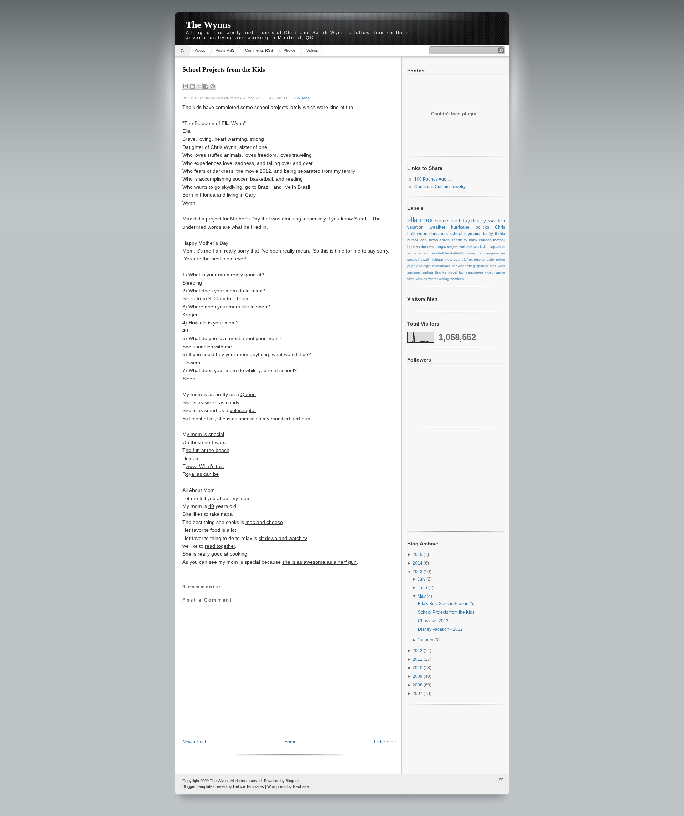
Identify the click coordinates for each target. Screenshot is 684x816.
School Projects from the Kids (223, 69)
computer (491, 253)
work (477, 246)
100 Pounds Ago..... (433, 179)
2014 (418, 563)
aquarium (497, 247)
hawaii (423, 259)
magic (441, 246)
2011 (418, 659)
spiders (482, 266)
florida (500, 234)
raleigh (424, 266)
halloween (417, 233)
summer (413, 272)
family (488, 234)
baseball (437, 253)
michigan (437, 259)
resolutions (441, 266)
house (412, 246)
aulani (423, 253)
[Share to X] (199, 86)
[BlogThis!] (192, 86)
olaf (465, 259)
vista (411, 279)
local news (429, 240)
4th (486, 247)
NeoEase (301, 786)
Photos (290, 50)
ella (295, 98)
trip (461, 272)
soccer (442, 220)
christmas (438, 233)
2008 (418, 684)
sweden (496, 220)
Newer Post (194, 741)
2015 (418, 554)
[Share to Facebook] (205, 86)
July (422, 579)
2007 (418, 693)
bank (473, 240)
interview (426, 246)
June (423, 587)
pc (471, 259)
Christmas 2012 (433, 620)
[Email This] (185, 86)
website (465, 246)
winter (433, 279)
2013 (418, 571)
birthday (461, 220)
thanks (440, 272)
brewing (469, 253)
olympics (472, 233)
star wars (497, 266)
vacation (415, 227)
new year (452, 259)
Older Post (385, 741)
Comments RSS (259, 50)
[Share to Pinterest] (212, 86)
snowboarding (463, 266)
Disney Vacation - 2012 (440, 629)
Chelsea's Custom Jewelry (440, 186)
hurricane (460, 227)
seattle (457, 240)
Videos (312, 50)
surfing (427, 272)
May (422, 596)
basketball (453, 253)
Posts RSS (225, 50)
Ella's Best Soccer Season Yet (447, 603)
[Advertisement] (289, 722)
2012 (418, 650)
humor (412, 240)
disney (478, 220)
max (306, 98)
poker (500, 259)
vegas (452, 246)
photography (484, 259)
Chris (500, 227)
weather (437, 227)
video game (495, 272)
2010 (418, 667)
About (200, 50)
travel (452, 272)
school (456, 233)
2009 (418, 676)
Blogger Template (197, 786)
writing (444, 279)
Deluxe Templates (248, 786)
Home (183, 50)
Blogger (292, 781)
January (426, 640)
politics (482, 227)
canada (485, 240)
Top (500, 779)
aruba (412, 253)
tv (465, 240)
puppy (412, 266)
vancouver (474, 272)
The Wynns (208, 25)
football (499, 240)
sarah (445, 240)
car (480, 253)
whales (421, 279)
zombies (457, 279)
